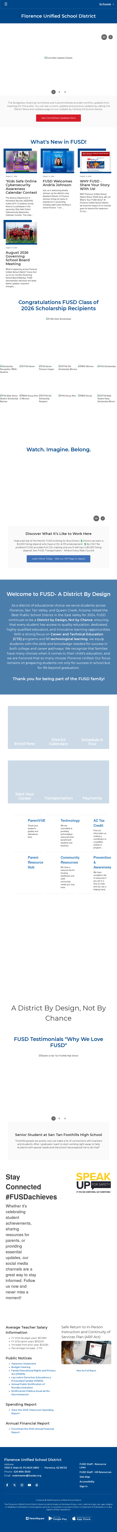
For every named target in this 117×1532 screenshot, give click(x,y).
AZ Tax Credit (99, 835)
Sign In (83, 1499)
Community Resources (68, 872)
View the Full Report (86, 1383)
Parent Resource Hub (35, 875)
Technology (68, 833)
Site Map (85, 1489)
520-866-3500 (22, 1484)
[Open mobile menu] (6, 4)
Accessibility (87, 1494)
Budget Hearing (20, 1380)
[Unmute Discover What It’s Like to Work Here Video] (96, 531)
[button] (106, 4)
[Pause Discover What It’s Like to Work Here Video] (103, 531)
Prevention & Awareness (100, 875)
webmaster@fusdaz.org (26, 1488)
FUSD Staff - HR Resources (95, 1485)
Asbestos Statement (23, 1376)
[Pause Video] (110, 37)
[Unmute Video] (104, 37)
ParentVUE (35, 833)
